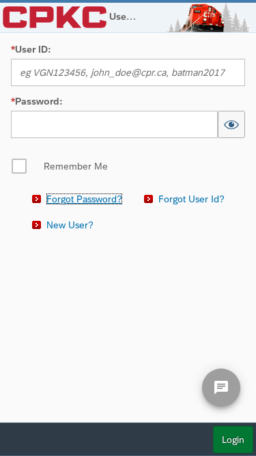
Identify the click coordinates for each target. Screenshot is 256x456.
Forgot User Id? (191, 198)
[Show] (231, 124)
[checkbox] (59, 166)
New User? (70, 224)
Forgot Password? (84, 198)
